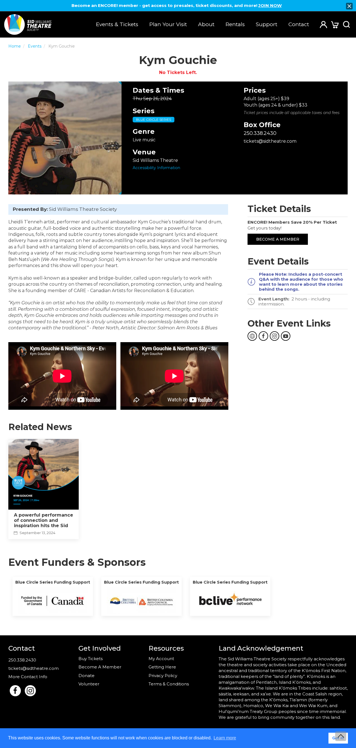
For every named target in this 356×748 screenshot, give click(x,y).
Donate (86, 675)
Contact (298, 24)
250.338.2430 (260, 133)
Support (266, 24)
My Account (161, 658)
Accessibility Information (156, 167)
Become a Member (277, 239)
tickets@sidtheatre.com (270, 141)
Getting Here (162, 667)
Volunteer (88, 684)
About (206, 24)
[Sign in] (323, 24)
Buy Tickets (90, 658)
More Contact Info (27, 676)
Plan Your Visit (168, 24)
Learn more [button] (225, 737)
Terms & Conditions (169, 684)
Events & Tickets (117, 24)
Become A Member (99, 667)
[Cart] (335, 24)
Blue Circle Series (153, 119)
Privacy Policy (163, 675)
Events (34, 46)
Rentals (235, 24)
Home (14, 46)
